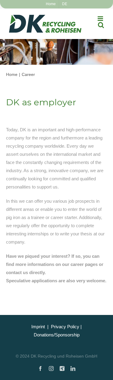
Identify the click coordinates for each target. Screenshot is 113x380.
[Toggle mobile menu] (101, 18)
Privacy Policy (65, 326)
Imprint (38, 326)
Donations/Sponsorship (57, 334)
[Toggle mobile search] (101, 25)
